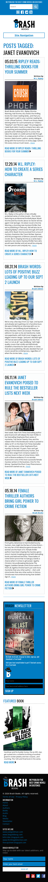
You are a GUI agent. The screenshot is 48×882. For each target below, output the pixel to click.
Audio (5, 813)
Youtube (30, 12)
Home (5, 802)
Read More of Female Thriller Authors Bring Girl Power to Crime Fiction (22, 585)
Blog (5, 816)
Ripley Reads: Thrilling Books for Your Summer (22, 66)
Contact (6, 824)
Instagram (18, 12)
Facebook (22, 12)
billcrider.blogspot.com (13, 837)
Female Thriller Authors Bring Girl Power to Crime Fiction (22, 498)
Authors (6, 808)
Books (5, 810)
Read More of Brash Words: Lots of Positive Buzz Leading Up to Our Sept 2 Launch (23, 362)
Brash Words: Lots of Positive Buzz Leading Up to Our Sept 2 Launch (24, 274)
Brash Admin (37, 289)
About (5, 805)
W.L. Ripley (38, 78)
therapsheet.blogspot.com (14, 842)
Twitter (26, 12)
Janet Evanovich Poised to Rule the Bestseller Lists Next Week (21, 385)
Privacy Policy (22, 796)
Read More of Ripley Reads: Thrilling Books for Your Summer (23, 149)
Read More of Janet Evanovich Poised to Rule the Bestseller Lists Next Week (23, 475)
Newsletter (7, 821)
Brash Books (24, 24)
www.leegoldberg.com (13, 834)
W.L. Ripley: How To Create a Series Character (24, 169)
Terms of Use (8, 796)
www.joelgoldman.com (13, 832)
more (32, 143)
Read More (9, 762)
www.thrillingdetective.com (15, 840)
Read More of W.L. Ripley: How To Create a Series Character (21, 252)
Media (5, 818)
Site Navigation (24, 35)
